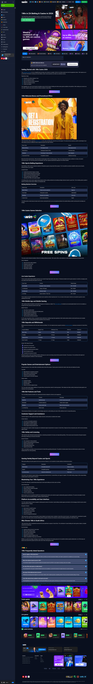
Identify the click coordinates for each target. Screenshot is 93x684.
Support (81, 583)
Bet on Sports (54, 206)
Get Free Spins (30, 48)
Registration (84, 1)
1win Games (49, 583)
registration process (27, 72)
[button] (56, 48)
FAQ (40, 585)
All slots (80, 599)
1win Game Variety (25, 585)
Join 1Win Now (54, 544)
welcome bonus (38, 140)
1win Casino (24, 583)
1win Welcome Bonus (30, 583)
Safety (84, 583)
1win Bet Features (76, 583)
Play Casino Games (54, 272)
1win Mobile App (59, 583)
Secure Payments (54, 360)
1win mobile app (58, 304)
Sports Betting (37, 583)
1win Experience (32, 585)
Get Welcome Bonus (72, 64)
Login (78, 1)
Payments (65, 583)
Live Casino (54, 583)
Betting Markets (43, 583)
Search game (29, 594)
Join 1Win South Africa (54, 91)
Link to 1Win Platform (27, 19)
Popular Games (70, 583)
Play (69, 596)
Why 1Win (37, 585)
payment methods (68, 325)
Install (59, 664)
